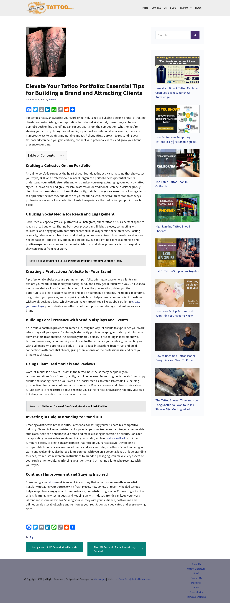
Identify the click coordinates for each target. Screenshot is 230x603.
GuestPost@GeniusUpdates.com (135, 579)
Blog (173, 7)
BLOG (196, 573)
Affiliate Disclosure (196, 568)
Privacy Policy (196, 592)
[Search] (195, 35)
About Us (196, 564)
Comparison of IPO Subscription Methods (54, 547)
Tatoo (184, 7)
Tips (32, 537)
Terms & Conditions (196, 596)
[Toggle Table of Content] (60, 155)
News (198, 7)
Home (145, 7)
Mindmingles (99, 579)
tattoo (52, 482)
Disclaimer (196, 582)
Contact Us (159, 7)
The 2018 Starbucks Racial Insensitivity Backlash (115, 549)
